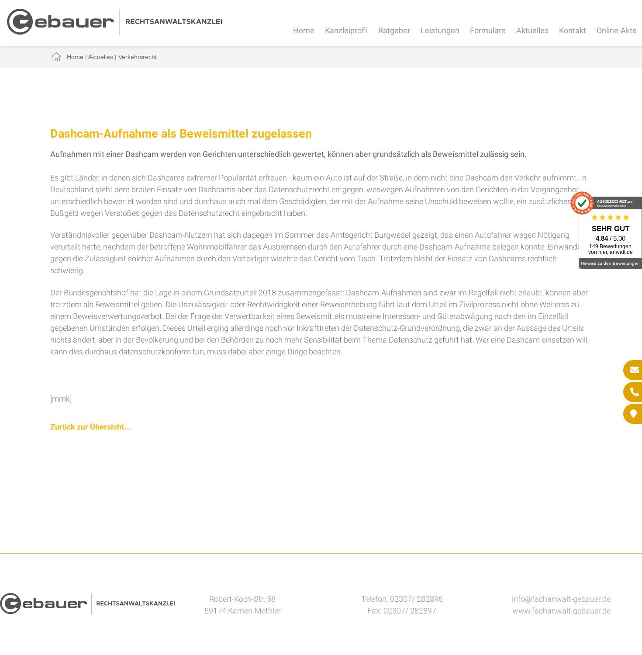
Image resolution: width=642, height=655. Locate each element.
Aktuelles (532, 30)
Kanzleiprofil (346, 30)
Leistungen (440, 30)
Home (303, 30)
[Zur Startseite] (114, 32)
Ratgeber (394, 30)
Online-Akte (617, 30)
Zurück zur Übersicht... (90, 426)
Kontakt (572, 30)
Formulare (488, 30)
